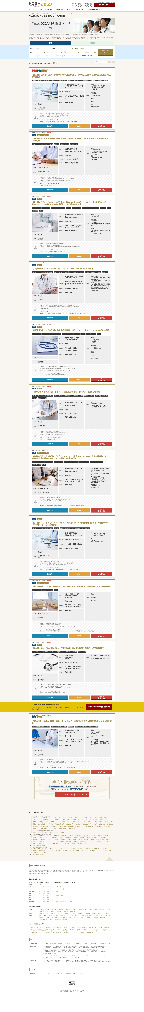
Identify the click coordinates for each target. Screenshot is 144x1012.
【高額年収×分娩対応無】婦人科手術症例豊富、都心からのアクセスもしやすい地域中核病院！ (71, 330)
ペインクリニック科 (64, 843)
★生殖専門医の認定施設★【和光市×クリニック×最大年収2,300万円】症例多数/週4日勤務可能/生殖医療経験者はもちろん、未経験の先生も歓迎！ (71, 457)
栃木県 (39, 832)
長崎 (48, 901)
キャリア (60, 956)
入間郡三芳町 (50, 824)
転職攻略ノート (61, 943)
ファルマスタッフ (46, 973)
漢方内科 (61, 837)
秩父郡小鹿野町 (80, 826)
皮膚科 (74, 839)
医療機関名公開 (90, 932)
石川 (52, 891)
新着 (51, 956)
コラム (47, 956)
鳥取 (39, 897)
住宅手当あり (104, 929)
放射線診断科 (83, 841)
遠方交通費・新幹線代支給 (44, 931)
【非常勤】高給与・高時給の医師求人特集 (89, 949)
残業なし (54, 931)
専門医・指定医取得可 (57, 932)
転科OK (100, 927)
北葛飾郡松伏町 (71, 828)
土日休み (65, 927)
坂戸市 (78, 823)
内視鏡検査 (82, 932)
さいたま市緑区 (45, 819)
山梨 (71, 889)
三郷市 (68, 823)
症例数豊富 (65, 929)
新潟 (44, 891)
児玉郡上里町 (36, 828)
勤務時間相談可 (62, 931)
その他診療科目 (80, 843)
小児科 (97, 839)
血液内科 (106, 836)
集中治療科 (55, 843)
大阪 (52, 895)
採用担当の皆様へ (101, 2)
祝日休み (75, 932)
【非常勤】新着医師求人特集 (61, 946)
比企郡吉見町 (110, 824)
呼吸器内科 (41, 836)
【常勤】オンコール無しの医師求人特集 (51, 949)
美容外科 (49, 839)
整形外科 (82, 837)
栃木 (39, 889)
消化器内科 (49, 836)
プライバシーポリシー (95, 961)
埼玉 (52, 889)
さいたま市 (35, 817)
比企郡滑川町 (77, 824)
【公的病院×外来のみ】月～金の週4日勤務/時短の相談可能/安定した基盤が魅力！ (66, 392)
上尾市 (69, 821)
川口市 (74, 819)
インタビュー (103, 956)
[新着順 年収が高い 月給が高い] (101, 62)
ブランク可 (93, 931)
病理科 (40, 843)
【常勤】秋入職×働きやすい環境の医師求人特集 (78, 946)
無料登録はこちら (104, 5)
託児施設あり (47, 932)
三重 (52, 893)
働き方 (55, 956)
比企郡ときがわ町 (45, 826)
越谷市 (79, 821)
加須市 (101, 819)
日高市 (96, 823)
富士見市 (62, 823)
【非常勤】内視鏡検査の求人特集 (82, 951)
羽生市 (52, 821)
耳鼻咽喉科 (49, 841)
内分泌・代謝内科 (79, 836)
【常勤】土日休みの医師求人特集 (97, 947)
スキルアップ (85, 956)
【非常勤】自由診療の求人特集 (49, 951)
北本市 (50, 823)
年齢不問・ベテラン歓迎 (81, 927)
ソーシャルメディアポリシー (61, 961)
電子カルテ (72, 929)
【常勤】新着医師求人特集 (48, 946)
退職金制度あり (33, 931)
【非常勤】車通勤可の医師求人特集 (50, 953)
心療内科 (41, 837)
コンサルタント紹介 (77, 943)
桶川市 (39, 823)
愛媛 (48, 899)
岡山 (44, 897)
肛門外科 (56, 839)
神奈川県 (62, 832)
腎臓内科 (71, 836)
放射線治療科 (91, 841)
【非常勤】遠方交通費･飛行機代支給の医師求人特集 (88, 950)
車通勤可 (99, 931)
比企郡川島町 (102, 824)
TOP (43, 956)
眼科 (103, 839)
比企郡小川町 (93, 824)
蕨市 (85, 821)
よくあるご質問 (86, 943)
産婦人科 (86, 839)
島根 (48, 897)
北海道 (40, 884)
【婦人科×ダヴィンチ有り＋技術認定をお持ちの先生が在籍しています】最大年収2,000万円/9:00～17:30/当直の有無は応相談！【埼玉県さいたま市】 (69, 203)
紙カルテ (79, 929)
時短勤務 (58, 929)
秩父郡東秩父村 (89, 826)
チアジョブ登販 (65, 973)
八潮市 (56, 823)
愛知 (48, 893)
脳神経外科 (96, 837)
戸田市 (89, 821)
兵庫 (62, 895)
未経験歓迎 (106, 927)
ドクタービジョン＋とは (74, 957)
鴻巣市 (58, 821)
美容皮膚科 (41, 841)
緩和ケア (35, 843)
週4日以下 (32, 927)
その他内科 (68, 837)
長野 (39, 891)
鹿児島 (66, 901)
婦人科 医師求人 (64, 13)
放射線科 (76, 841)
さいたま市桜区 (93, 817)
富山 (48, 891)
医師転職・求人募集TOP (35, 13)
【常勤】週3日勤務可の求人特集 (68, 947)
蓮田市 (73, 823)
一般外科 (75, 837)
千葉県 (50, 832)
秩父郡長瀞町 (71, 826)
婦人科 (80, 839)
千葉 (61, 889)
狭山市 (47, 821)
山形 (52, 887)
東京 (57, 889)
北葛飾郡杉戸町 (62, 828)
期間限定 (69, 931)
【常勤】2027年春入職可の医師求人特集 (98, 946)
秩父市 (85, 819)
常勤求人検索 (46, 13)
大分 (52, 901)
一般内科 (35, 836)
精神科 (69, 839)
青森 (39, 887)
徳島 (44, 899)
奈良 (48, 895)
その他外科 (62, 839)
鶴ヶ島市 (90, 823)
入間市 (95, 821)
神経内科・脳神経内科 (90, 836)
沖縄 (71, 901)
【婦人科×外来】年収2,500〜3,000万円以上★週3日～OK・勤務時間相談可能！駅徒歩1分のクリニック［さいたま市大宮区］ (71, 524)
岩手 (48, 887)
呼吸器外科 (103, 837)
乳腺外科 (43, 839)
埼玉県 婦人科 (73, 13)
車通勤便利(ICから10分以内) (36, 932)
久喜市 (45, 823)
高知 (52, 899)
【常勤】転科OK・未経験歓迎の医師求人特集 (70, 949)
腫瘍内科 (48, 837)
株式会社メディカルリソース (76, 973)
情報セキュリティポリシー (48, 961)
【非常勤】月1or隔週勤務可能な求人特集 (51, 950)
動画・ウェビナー (53, 957)
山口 (57, 897)
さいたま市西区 (43, 817)
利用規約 (87, 961)
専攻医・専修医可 (84, 931)
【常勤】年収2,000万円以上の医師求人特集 (51, 947)
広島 (52, 897)
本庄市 (107, 819)
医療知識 (78, 956)
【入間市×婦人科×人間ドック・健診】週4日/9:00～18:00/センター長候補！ (63, 269)
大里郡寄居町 (44, 828)
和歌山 (57, 895)
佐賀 (44, 901)
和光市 (111, 821)
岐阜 (39, 893)
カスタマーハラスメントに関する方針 (76, 961)
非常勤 (93, 43)
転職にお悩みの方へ (63, 957)
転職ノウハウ (67, 956)
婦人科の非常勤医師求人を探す (38, 854)
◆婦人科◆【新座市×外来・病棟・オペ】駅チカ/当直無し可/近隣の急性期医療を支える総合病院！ (72, 722)
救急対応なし (39, 929)
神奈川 (66, 889)
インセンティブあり (87, 929)
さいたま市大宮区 (63, 817)
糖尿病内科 (56, 836)
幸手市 (84, 823)
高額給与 (59, 927)
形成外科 (110, 837)
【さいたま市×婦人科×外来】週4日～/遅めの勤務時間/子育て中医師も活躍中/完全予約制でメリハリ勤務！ (72, 139)
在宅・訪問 (72, 927)
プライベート (96, 956)
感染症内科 (54, 837)
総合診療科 (68, 841)
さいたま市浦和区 (103, 817)
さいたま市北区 (53, 817)
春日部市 (41, 821)
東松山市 (35, 821)
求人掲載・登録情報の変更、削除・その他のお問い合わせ (61, 960)
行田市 (79, 819)
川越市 (63, 819)
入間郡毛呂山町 (59, 824)
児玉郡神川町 (107, 826)
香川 (39, 899)
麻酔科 (92, 839)
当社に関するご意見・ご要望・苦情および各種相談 (85, 960)
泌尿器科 (35, 841)
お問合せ (113, 2)
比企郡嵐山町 (85, 824)
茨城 (44, 889)
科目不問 (89, 843)
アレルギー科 (47, 843)
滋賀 (39, 895)
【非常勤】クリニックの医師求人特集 (98, 951)
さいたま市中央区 (83, 817)
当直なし (32, 929)
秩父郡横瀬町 (54, 826)
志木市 (106, 821)
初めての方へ (68, 943)
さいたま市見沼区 (73, 817)
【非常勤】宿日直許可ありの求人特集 (68, 950)
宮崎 (61, 901)
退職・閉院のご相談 (106, 961)
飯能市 (96, 819)
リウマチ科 (105, 841)
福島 (61, 887)
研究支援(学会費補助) (50, 927)
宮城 (57, 887)
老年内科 (35, 837)
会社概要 (108, 2)
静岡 (44, 893)
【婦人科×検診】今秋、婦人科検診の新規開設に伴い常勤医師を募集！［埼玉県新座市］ (69, 648)
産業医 (73, 843)
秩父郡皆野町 (63, 826)
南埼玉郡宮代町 (53, 828)
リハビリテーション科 (59, 841)
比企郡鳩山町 (36, 826)
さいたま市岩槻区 (55, 819)
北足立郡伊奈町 (41, 824)
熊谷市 (68, 819)
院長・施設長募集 (92, 927)
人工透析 (99, 841)
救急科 (107, 839)
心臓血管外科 (36, 839)
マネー (90, 956)
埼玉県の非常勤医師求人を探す (38, 845)
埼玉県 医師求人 (55, 13)
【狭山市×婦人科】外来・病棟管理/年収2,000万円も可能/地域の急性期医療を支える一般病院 (71, 586)
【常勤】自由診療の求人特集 (83, 947)
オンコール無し (40, 927)
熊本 (57, 901)
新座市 (34, 823)
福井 (57, 891)
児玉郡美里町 (98, 826)
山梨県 (68, 832)
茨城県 (34, 832)
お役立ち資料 (45, 957)
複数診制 (52, 929)
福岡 (39, 901)
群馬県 (45, 832)
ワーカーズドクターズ (56, 973)
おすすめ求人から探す (87, 55)
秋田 (44, 887)
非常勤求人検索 (53, 943)
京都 (44, 895)
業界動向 (73, 956)
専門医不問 (76, 931)
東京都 (56, 832)
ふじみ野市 (108, 823)
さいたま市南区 (36, 819)
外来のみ (46, 929)
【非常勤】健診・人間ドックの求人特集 (65, 951)
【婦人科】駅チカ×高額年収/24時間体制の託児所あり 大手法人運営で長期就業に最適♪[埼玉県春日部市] (71, 76)
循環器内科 (63, 836)
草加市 (74, 821)
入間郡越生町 (68, 824)
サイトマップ (45, 960)
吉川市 (101, 823)
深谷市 (63, 821)
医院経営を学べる (67, 932)
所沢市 (90, 819)
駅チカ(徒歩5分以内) (108, 931)
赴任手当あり (96, 929)
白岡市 (34, 824)
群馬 (48, 889)
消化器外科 (88, 837)
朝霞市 (100, 821)
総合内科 (100, 836)
